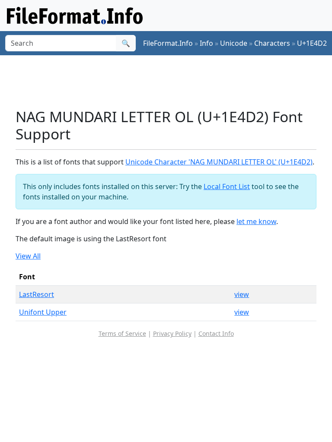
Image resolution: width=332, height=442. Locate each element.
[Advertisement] (173, 81)
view (241, 294)
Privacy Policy (172, 333)
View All (28, 256)
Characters (272, 43)
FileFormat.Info (168, 43)
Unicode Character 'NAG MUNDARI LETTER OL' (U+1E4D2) (219, 162)
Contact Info (216, 333)
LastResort (36, 294)
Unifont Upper (43, 312)
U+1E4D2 (312, 43)
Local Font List (227, 186)
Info (206, 43)
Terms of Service (122, 333)
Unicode (233, 43)
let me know (256, 221)
